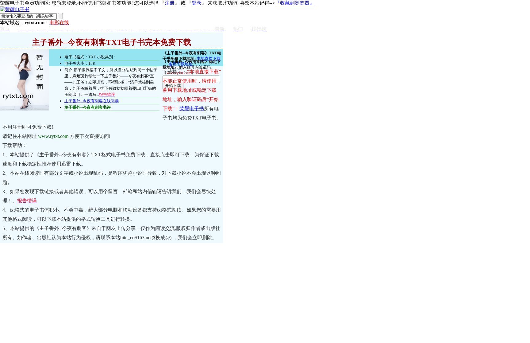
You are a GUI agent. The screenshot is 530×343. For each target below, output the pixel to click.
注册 (170, 3)
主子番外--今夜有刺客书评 (87, 107)
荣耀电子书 (191, 108)
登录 (197, 3)
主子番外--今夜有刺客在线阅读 (91, 101)
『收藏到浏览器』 (294, 3)
